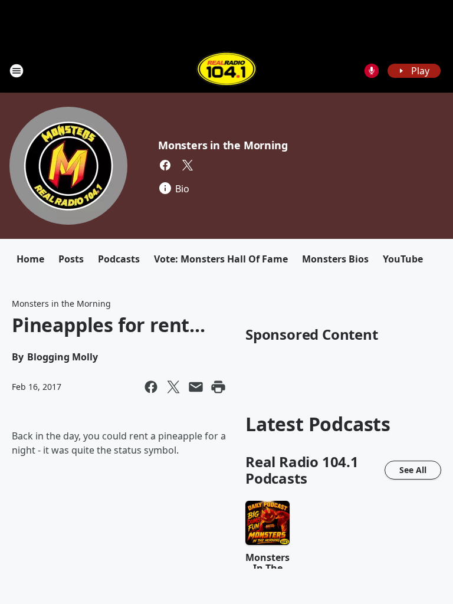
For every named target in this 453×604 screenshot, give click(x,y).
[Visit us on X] (187, 165)
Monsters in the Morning (222, 145)
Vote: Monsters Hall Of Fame (221, 258)
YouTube (403, 258)
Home (30, 258)
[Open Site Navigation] (16, 71)
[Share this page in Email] (196, 387)
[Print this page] (218, 387)
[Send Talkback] (372, 71)
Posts (71, 258)
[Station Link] (226, 70)
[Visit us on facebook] (165, 165)
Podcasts (119, 258)
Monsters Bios (335, 258)
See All (412, 469)
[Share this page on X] (173, 387)
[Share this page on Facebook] (151, 387)
